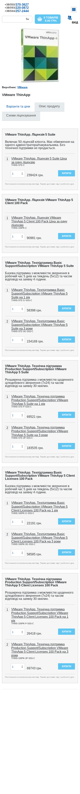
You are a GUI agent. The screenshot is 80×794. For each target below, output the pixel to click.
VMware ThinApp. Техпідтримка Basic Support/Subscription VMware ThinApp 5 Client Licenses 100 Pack (40, 475)
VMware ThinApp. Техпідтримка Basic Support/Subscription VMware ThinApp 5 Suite (39, 264)
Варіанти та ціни (18, 106)
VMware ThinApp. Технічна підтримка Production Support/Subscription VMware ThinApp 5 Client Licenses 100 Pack (36, 582)
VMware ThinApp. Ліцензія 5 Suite (30, 134)
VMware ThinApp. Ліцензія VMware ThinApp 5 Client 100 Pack (39, 201)
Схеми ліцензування (21, 115)
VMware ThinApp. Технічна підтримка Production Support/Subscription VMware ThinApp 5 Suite (36, 369)
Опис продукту (49, 106)
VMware (22, 87)
